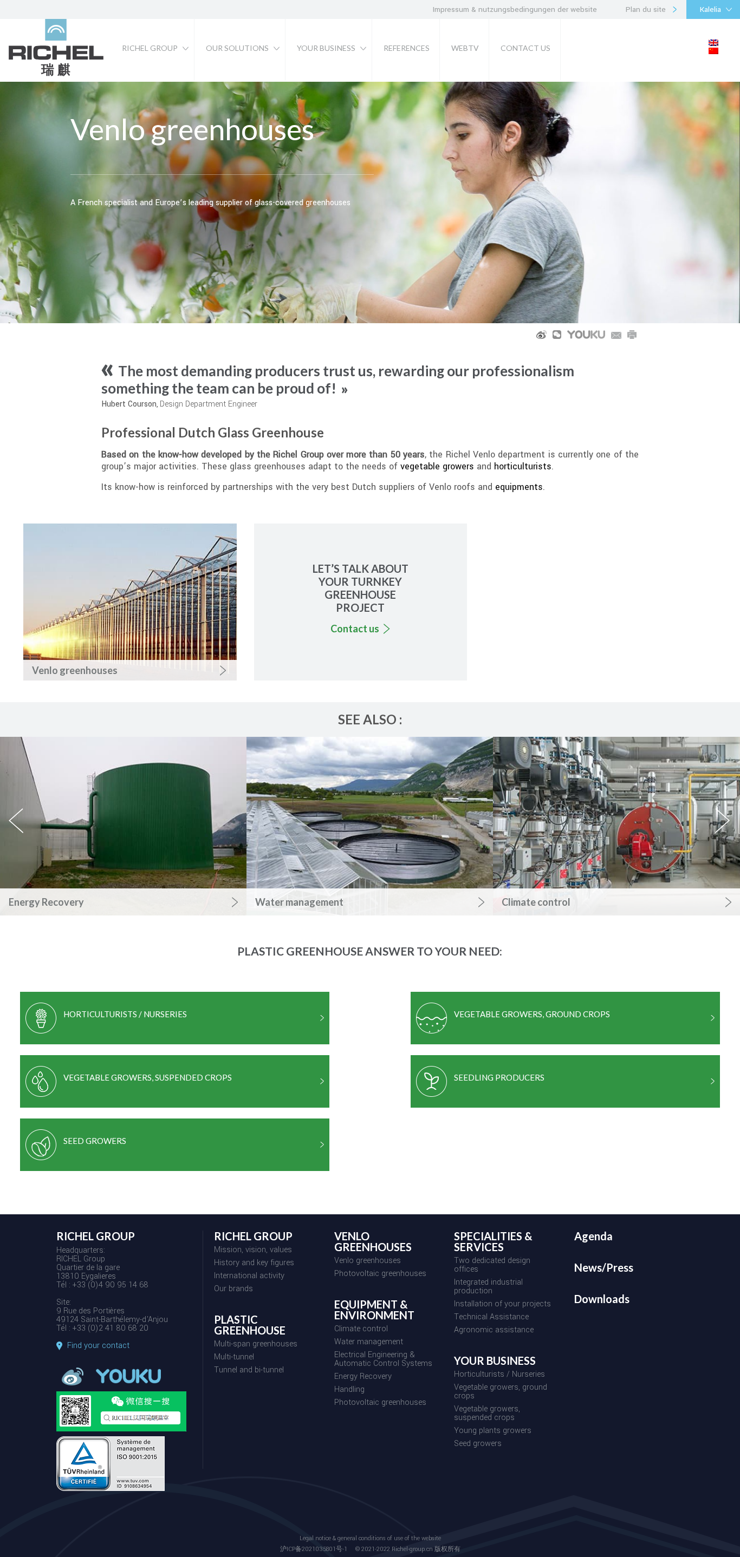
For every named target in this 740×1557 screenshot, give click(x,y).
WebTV (465, 48)
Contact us (525, 48)
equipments (519, 487)
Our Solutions (237, 48)
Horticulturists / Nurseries (499, 1375)
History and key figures (254, 1263)
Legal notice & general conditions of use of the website (370, 1538)
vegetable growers (437, 466)
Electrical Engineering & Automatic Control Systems (383, 1360)
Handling (349, 1390)
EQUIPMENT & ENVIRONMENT (374, 1310)
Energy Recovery (363, 1377)
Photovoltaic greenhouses (380, 1274)
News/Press (603, 1268)
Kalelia (710, 9)
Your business (326, 48)
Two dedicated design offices (492, 1266)
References (407, 48)
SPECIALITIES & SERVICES (493, 1242)
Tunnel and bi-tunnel (249, 1371)
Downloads (601, 1299)
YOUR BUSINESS (495, 1361)
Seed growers (478, 1444)
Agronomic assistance (494, 1331)
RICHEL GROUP (253, 1236)
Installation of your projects (502, 1305)
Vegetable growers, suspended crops (487, 1414)
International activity (249, 1276)
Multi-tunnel (234, 1358)
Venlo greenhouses (367, 1261)
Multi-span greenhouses (255, 1345)
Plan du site (646, 9)
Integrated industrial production (488, 1287)
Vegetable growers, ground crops (500, 1392)
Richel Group (150, 48)
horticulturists (522, 466)
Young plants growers (492, 1431)
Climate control (361, 1329)
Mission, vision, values (253, 1250)
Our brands (233, 1289)
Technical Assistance (491, 1318)
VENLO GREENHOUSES (373, 1242)
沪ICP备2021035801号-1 (313, 1549)
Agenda (593, 1236)
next (723, 830)
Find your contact (98, 1346)
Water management (368, 1342)
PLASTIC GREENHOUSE (249, 1325)
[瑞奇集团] (56, 76)
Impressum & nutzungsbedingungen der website (515, 9)
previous (22, 830)
